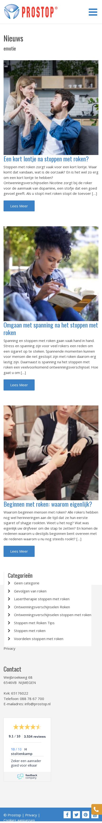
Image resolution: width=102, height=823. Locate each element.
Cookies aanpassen (19, 820)
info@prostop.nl (38, 703)
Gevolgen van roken (30, 591)
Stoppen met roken (30, 630)
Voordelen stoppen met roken (38, 638)
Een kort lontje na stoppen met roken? (46, 158)
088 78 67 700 (32, 698)
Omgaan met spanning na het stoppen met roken (51, 328)
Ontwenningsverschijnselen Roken (42, 607)
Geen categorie (26, 583)
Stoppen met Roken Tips (34, 622)
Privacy (9, 648)
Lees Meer (19, 206)
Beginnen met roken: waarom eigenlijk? (48, 504)
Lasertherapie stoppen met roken (42, 598)
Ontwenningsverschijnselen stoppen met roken (52, 614)
